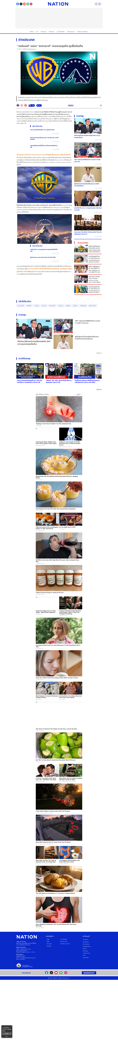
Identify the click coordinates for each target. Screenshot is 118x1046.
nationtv (85, 948)
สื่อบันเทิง (29, 305)
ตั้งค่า (7, 1036)
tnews (84, 955)
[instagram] (65, 973)
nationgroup (86, 941)
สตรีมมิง (75, 305)
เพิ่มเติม (3, 1031)
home (48, 939)
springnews (85, 951)
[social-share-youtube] (24, 4)
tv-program (63, 939)
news (48, 941)
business (49, 946)
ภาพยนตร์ (60, 305)
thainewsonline (86, 953)
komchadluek (86, 944)
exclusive (49, 943)
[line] (60, 973)
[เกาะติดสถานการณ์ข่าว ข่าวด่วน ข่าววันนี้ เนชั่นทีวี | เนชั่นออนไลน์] (58, 4)
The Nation (85, 939)
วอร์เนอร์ (36, 305)
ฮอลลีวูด (68, 305)
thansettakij (85, 957)
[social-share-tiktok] (21, 4)
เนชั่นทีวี (55, 978)
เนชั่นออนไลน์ (83, 305)
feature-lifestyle (65, 943)
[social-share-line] (27, 4)
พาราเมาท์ (44, 305)
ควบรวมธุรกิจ (20, 305)
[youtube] (56, 973)
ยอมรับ (6, 1033)
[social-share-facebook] (17, 4)
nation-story (63, 941)
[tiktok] (51, 973)
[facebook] (46, 973)
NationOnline (92, 305)
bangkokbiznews (87, 946)
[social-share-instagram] (31, 4)
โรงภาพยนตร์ (52, 305)
